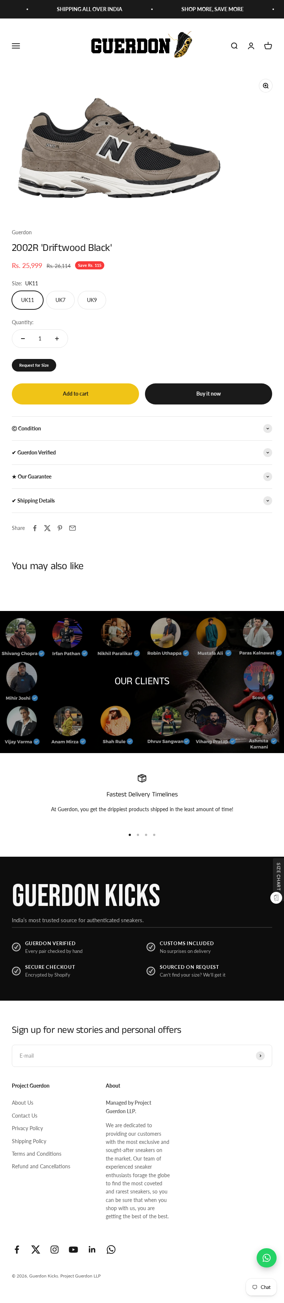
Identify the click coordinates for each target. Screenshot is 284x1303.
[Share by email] (72, 528)
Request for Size (34, 365)
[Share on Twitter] (47, 528)
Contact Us (24, 1115)
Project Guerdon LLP (80, 1276)
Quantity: (23, 322)
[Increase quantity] (57, 338)
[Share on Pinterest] (60, 528)
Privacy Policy (27, 1128)
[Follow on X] (36, 1250)
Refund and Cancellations (41, 1166)
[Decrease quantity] (23, 338)
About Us (22, 1102)
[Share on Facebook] (34, 528)
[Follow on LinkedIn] (92, 1250)
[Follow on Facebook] (17, 1250)
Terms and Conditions (36, 1154)
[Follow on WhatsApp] (111, 1250)
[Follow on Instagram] (55, 1250)
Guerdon (22, 232)
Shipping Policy (29, 1141)
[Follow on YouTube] (73, 1250)
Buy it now (208, 393)
